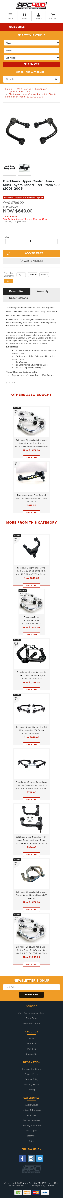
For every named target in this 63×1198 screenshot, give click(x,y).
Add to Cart (34, 253)
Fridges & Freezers (31, 1110)
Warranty (43, 291)
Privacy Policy (31, 1074)
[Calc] (8, 281)
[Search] (56, 79)
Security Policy (31, 1084)
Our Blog (31, 1049)
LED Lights (31, 1130)
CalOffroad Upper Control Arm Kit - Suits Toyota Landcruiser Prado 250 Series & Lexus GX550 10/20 (31, 840)
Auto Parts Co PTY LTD (34, 1183)
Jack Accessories (31, 1120)
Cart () (52, 18)
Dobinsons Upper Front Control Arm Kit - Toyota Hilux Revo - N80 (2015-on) (31, 498)
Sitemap (32, 1090)
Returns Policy (31, 1079)
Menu (10, 18)
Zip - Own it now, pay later (31, 1013)
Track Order (31, 1018)
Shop (24, 18)
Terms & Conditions (31, 1069)
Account (38, 18)
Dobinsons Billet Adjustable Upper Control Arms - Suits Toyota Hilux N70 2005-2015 (31, 623)
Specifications (18, 298)
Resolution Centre (31, 1023)
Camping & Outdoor (32, 1125)
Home (32, 1038)
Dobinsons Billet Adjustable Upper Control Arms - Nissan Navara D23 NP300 (31, 895)
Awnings (31, 1115)
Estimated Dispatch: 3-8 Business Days (22, 197)
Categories (17, 27)
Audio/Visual (31, 1105)
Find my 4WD (31, 64)
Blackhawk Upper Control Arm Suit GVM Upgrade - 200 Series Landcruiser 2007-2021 (31, 730)
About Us (31, 1044)
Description (16, 291)
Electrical (31, 1136)
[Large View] (9, 168)
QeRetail (50, 1186)
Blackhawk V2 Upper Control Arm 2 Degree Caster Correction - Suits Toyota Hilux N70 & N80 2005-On (31, 785)
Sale (31, 1141)
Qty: (7, 237)
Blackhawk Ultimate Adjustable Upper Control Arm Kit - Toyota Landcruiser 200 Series (31, 675)
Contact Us (31, 1054)
